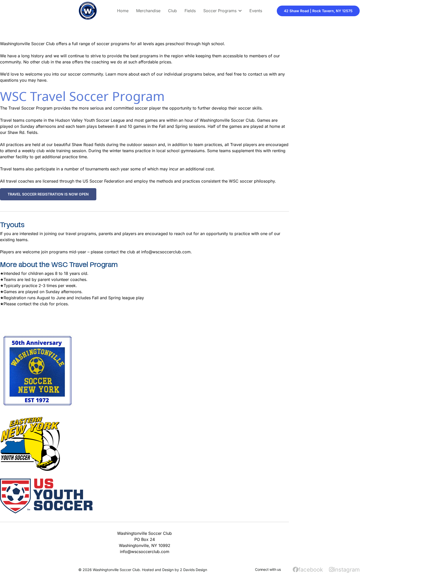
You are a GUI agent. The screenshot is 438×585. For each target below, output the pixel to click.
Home (123, 10)
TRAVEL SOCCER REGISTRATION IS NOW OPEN (48, 194)
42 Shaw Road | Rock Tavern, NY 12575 (318, 11)
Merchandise (148, 10)
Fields (190, 10)
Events (255, 10)
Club (172, 10)
